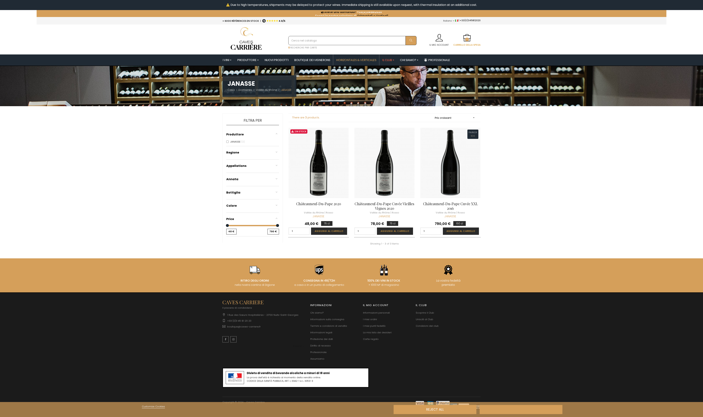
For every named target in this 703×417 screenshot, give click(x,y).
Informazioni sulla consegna (327, 319)
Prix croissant (455, 118)
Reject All (435, 409)
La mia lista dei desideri (377, 332)
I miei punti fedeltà (374, 326)
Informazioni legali (321, 332)
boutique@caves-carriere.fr (244, 326)
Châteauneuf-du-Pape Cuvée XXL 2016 (450, 206)
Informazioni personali (376, 312)
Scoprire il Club (425, 312)
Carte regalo (371, 339)
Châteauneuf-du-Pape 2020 (318, 203)
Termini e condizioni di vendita (328, 326)
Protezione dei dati (321, 339)
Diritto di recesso (320, 345)
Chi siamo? (317, 312)
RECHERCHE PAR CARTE (303, 47)
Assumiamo (317, 359)
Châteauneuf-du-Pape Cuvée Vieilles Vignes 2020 (384, 206)
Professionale (318, 352)
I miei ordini (370, 319)
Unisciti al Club (424, 319)
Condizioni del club (427, 326)
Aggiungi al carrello (329, 231)
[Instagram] (233, 339)
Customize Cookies (153, 406)
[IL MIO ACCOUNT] (439, 36)
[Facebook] (225, 339)
